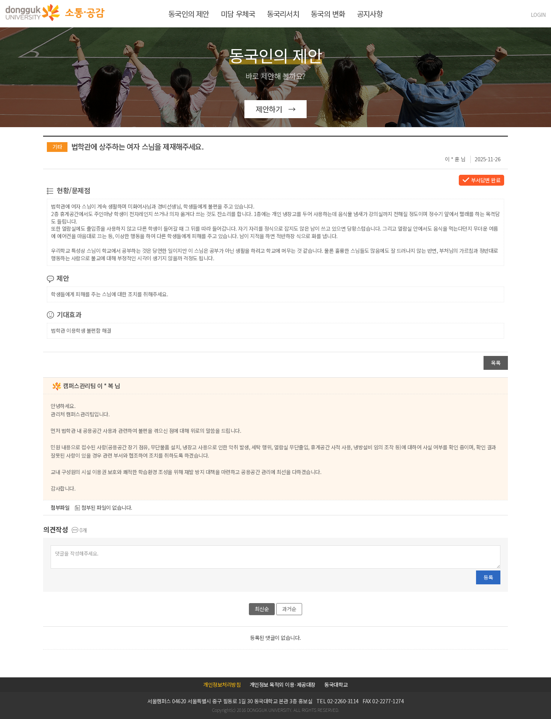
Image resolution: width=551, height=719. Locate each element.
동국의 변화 (328, 13)
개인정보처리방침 (222, 684)
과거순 (289, 608)
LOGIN (538, 14)
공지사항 (370, 13)
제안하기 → (275, 109)
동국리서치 (283, 13)
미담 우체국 (238, 13)
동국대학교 (336, 684)
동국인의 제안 (188, 13)
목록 (495, 362)
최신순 (262, 608)
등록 (488, 577)
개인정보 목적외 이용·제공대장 (283, 684)
